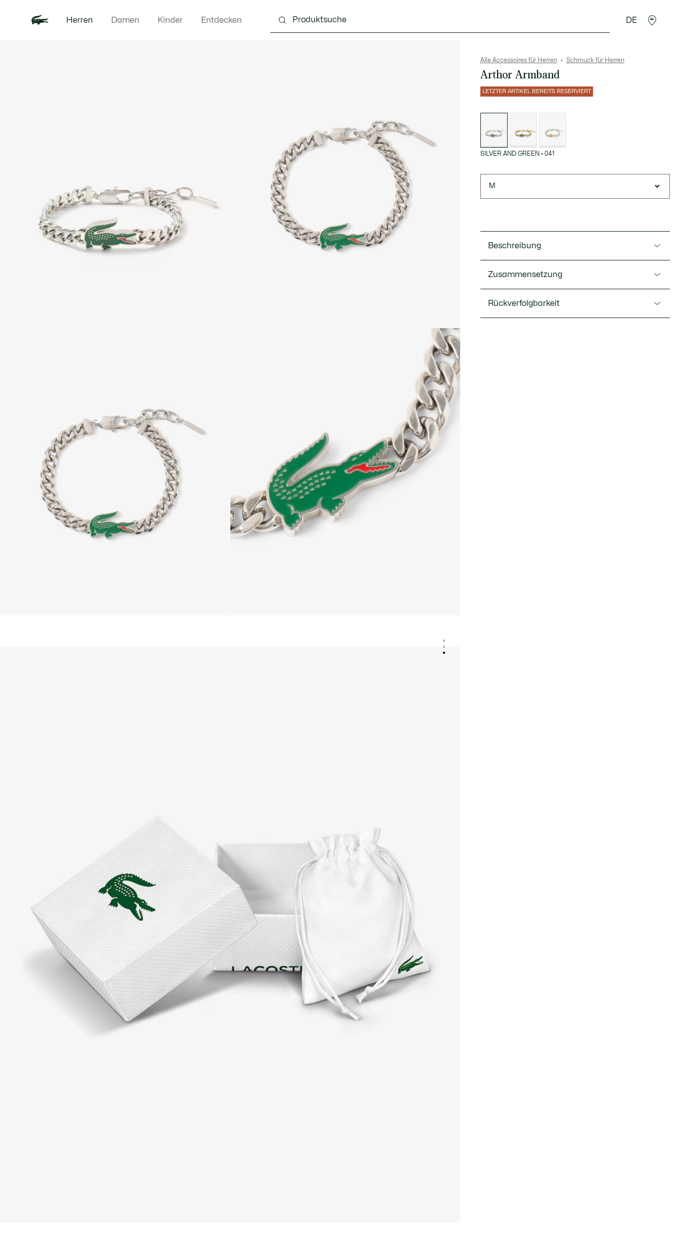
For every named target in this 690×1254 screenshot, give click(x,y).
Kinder (170, 20)
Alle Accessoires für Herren (518, 60)
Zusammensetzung (525, 275)
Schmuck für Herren (595, 60)
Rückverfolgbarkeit (524, 303)
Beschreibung (514, 246)
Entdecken (221, 20)
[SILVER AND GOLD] (552, 130)
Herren (79, 20)
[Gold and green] (523, 130)
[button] (652, 20)
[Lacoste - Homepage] (40, 20)
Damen (125, 20)
